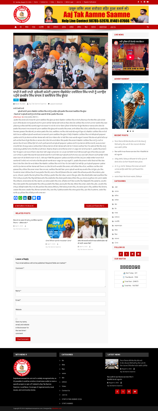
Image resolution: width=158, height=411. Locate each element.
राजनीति (41, 27)
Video (52, 2)
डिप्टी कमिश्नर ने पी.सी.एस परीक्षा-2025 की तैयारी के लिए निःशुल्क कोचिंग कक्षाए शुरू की (27, 206)
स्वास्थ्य (93, 27)
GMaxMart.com (57, 408)
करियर (79, 27)
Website (19, 309)
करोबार (72, 27)
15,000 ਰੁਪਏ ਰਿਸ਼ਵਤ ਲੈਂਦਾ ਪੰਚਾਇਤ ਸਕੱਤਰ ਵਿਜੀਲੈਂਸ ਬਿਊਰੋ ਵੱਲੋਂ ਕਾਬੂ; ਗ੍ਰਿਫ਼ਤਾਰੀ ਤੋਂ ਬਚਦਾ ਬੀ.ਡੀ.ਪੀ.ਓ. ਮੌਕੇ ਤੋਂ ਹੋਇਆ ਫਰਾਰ (97, 206)
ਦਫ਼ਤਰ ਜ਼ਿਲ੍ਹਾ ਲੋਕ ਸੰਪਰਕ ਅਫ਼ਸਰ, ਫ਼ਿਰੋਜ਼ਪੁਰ (128, 176)
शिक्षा (86, 27)
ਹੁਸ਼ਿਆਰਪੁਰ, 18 (18, 117)
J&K (116, 187)
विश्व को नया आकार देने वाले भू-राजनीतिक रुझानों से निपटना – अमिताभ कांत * (27, 221)
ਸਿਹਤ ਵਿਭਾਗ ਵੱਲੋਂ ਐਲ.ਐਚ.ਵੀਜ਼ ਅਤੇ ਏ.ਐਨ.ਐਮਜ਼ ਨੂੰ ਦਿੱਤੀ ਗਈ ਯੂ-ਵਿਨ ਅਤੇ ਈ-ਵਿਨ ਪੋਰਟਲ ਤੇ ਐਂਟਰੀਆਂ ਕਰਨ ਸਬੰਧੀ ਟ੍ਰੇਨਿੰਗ (130, 144)
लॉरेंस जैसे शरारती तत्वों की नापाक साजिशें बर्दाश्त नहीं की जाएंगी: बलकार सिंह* (92, 242)
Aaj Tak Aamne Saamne (37, 104)
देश (21, 27)
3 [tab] (133, 131)
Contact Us (44, 2)
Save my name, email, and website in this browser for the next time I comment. (22, 327)
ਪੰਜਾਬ (116, 243)
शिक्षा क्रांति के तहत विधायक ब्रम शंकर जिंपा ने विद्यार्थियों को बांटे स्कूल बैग (131, 153)
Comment (20, 268)
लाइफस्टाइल (103, 27)
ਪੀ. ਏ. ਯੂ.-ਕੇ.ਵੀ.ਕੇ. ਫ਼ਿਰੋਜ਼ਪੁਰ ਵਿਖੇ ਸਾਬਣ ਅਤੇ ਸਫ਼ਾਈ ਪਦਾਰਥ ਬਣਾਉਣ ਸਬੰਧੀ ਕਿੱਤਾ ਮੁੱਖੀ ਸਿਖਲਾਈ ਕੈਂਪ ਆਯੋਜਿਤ (130, 169)
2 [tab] (130, 131)
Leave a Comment (56, 104)
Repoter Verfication (90, 2)
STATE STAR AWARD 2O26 (72, 399)
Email (18, 300)
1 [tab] (127, 131)
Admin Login (69, 2)
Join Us (78, 2)
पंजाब (33, 27)
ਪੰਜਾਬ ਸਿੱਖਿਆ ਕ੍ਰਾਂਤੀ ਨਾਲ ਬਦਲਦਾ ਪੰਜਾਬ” (58, 241)
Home (36, 2)
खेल (48, 27)
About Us (60, 2)
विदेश (26, 27)
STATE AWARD (67, 403)
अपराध (64, 27)
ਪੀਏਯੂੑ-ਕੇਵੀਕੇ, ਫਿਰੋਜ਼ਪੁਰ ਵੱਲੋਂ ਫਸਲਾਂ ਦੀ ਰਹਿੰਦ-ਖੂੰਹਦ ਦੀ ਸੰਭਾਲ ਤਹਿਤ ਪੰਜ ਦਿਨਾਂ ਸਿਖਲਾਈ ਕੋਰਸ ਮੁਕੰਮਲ (131, 160)
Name (18, 291)
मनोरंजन (55, 27)
